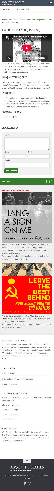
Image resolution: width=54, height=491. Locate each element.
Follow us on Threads (10, 414)
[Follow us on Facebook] (46, 181)
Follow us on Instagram (11, 410)
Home (4, 20)
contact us (21, 441)
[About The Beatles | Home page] (17, 3)
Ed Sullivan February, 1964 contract (18, 379)
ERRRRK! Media (18, 475)
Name (7, 152)
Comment (8, 135)
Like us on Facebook (10, 405)
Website (7, 161)
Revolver (9, 117)
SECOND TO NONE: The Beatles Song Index (27, 20)
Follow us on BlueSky (10, 419)
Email (31, 152)
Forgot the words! (11, 384)
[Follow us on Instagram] (50, 181)
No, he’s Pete (9, 373)
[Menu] (51, 3)
